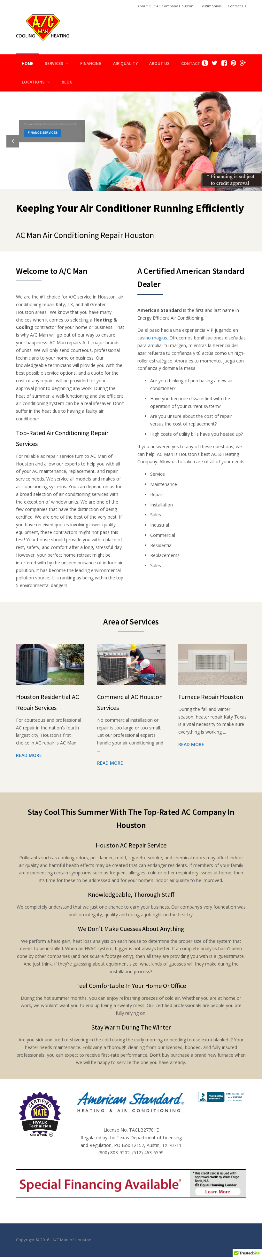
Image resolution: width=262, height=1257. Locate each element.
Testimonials (210, 6)
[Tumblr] (205, 63)
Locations (33, 82)
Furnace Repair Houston (210, 697)
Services (54, 63)
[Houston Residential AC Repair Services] (50, 664)
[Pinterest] (233, 63)
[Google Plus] (243, 63)
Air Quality (125, 63)
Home (27, 63)
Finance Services (43, 132)
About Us (159, 63)
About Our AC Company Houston (165, 6)
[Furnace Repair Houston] (212, 664)
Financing (91, 63)
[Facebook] (224, 63)
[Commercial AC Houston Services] (131, 664)
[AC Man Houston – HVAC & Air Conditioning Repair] (42, 27)
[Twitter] (215, 63)
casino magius (152, 338)
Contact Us (237, 6)
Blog (67, 82)
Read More (29, 755)
